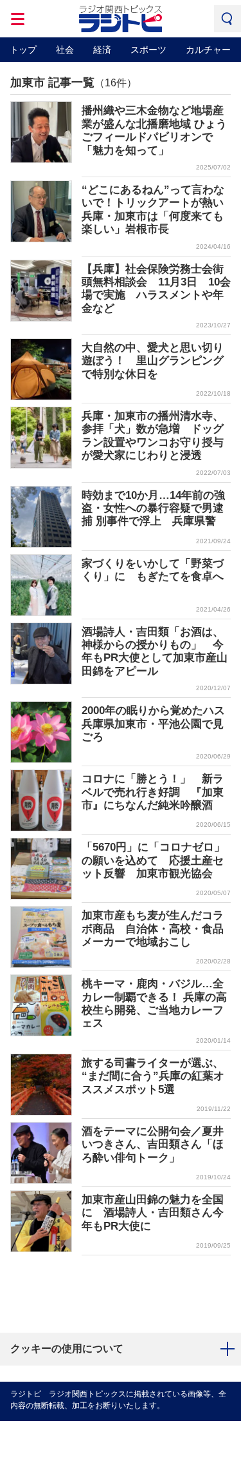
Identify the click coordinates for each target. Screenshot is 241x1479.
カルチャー (208, 49)
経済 (102, 49)
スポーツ (148, 49)
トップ (23, 49)
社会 (65, 49)
